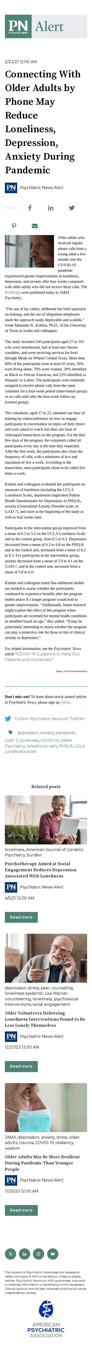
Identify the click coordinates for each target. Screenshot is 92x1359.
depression (28, 733)
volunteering (18, 999)
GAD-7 (11, 740)
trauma (26, 1142)
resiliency (64, 1142)
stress (33, 988)
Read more (21, 917)
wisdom (12, 1148)
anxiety (47, 733)
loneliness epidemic (24, 993)
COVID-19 (49, 740)
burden (34, 855)
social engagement (51, 1004)
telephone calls (42, 746)
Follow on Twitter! (49, 718)
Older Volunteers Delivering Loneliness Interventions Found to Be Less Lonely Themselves (45, 1019)
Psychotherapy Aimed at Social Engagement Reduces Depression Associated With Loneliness (41, 870)
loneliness (29, 740)
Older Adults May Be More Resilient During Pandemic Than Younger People (42, 1163)
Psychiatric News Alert (42, 187)
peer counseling (57, 988)
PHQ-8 (66, 746)
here (65, 702)
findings (12, 292)
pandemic (65, 733)
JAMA (10, 1137)
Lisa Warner (56, 993)
